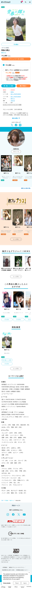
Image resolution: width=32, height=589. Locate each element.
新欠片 (3, 391)
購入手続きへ (23, 86)
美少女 (6, 448)
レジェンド (7, 482)
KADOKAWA (20, 384)
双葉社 (18, 391)
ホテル (6, 463)
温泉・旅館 (16, 463)
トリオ (13, 460)
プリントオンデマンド (8, 417)
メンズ (6, 493)
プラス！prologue (19, 412)
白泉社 (8, 391)
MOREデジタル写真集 (19, 402)
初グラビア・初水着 (19, 490)
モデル (14, 471)
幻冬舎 (22, 387)
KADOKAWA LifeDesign (8, 387)
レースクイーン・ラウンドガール (14, 475)
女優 (5, 471)
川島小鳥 (13, 100)
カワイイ (10, 104)
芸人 (17, 482)
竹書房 (22, 389)
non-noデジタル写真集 (8, 404)
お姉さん (16, 448)
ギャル (22, 442)
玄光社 (18, 387)
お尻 (5, 435)
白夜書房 (13, 391)
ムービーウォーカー (7, 394)
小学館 (11, 389)
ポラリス (26, 417)
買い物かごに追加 (8, 86)
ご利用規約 (4, 567)
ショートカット (17, 435)
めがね (6, 427)
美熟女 (6, 450)
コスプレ (7, 425)
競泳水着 (25, 425)
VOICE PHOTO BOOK (17, 414)
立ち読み (16, 44)
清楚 (5, 455)
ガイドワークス (11, 384)
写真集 (6, 500)
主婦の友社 (5, 389)
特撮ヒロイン (23, 480)
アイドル (18, 468)
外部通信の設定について (21, 570)
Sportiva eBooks (21, 406)
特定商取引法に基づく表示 (8, 570)
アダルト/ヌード (17, 485)
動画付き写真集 (6, 414)
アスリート (7, 485)
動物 (14, 493)
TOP (2, 500)
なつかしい (5, 104)
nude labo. (4, 419)
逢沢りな (3, 52)
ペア (5, 460)
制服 (16, 425)
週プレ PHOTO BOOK (16, 94)
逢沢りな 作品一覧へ (26, 188)
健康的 (22, 437)
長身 (13, 437)
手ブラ (6, 490)
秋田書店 (4, 384)
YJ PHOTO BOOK (20, 399)
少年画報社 (16, 389)
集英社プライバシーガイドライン (16, 567)
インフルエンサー (9, 480)
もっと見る (16, 239)
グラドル (7, 468)
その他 (23, 493)
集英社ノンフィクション (9, 406)
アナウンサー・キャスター (11, 478)
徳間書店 (27, 389)
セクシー (18, 452)
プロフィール (16, 151)
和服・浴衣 (16, 427)
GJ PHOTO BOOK (7, 402)
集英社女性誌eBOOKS (21, 404)
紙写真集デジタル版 (7, 412)
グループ (22, 460)
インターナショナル (9, 442)
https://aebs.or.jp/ (4, 561)
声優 (23, 471)
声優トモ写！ (19, 417)
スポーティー (19, 440)
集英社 (12, 92)
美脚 (20, 104)
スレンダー (16, 104)
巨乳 (18, 433)
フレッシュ (7, 440)
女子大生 (6, 473)
